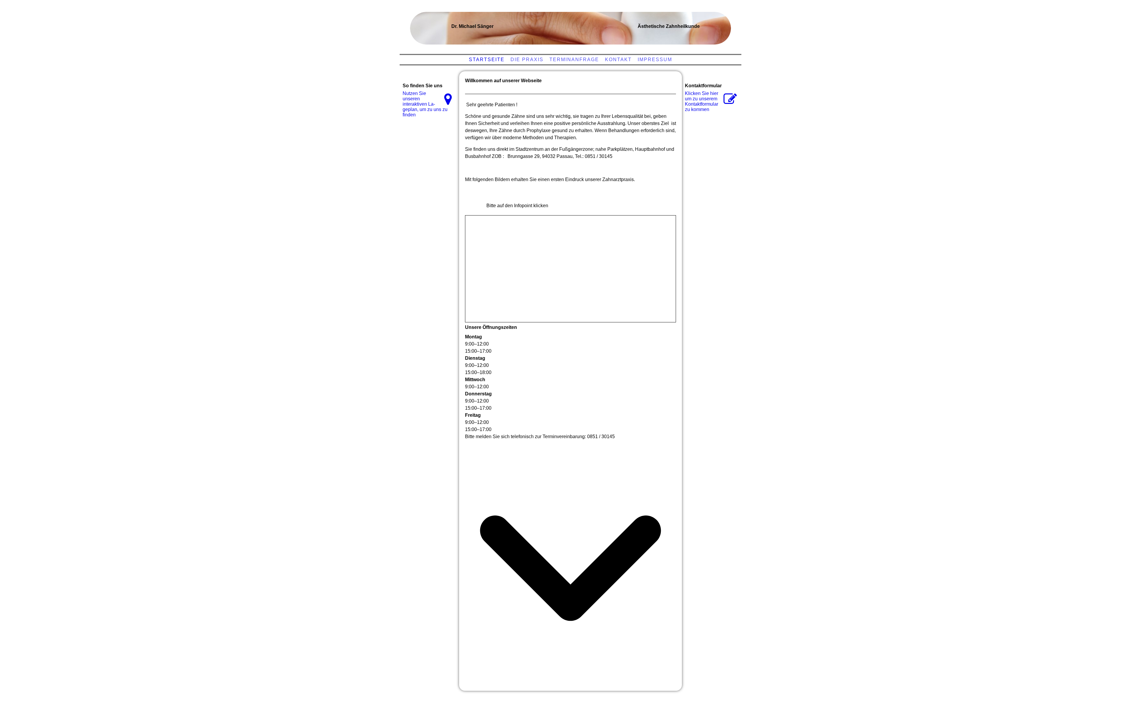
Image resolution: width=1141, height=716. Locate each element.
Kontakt (618, 59)
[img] (569, 25)
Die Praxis (526, 59)
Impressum (655, 59)
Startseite (487, 59)
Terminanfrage (574, 59)
